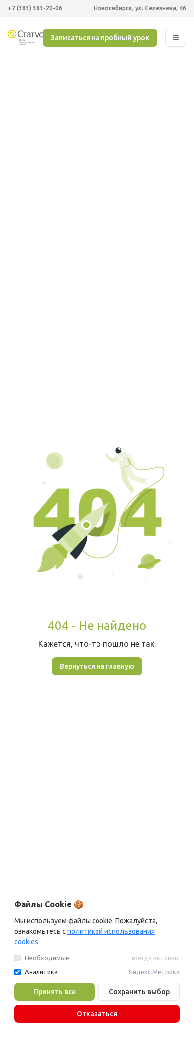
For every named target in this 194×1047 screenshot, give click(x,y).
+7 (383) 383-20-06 (35, 8)
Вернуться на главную (97, 666)
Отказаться (97, 1014)
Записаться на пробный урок (100, 38)
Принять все (54, 992)
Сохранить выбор (139, 992)
